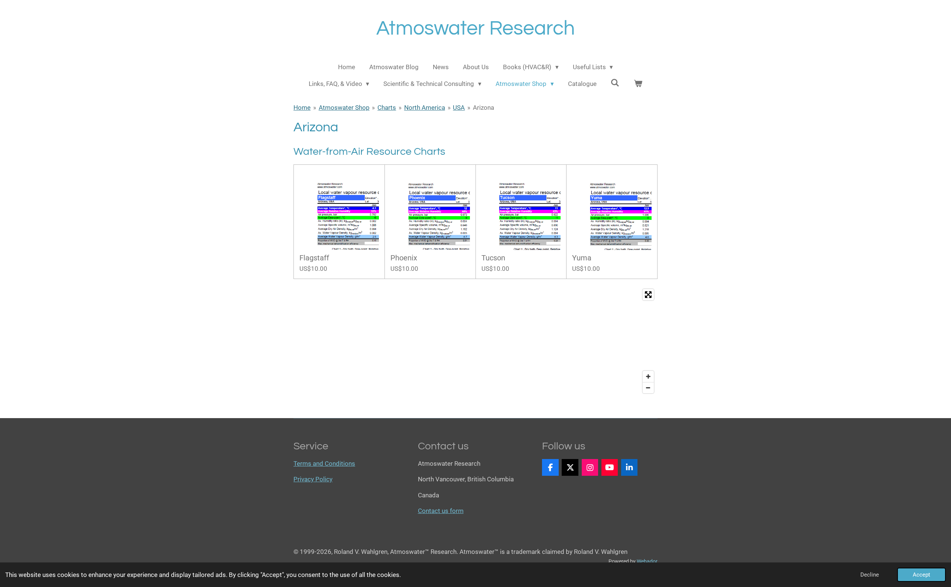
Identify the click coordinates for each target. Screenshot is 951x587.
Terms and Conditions (324, 463)
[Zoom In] (648, 376)
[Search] (615, 83)
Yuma (581, 258)
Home (302, 107)
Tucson (493, 258)
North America (424, 107)
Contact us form (441, 510)
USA (459, 107)
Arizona (483, 107)
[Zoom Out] (648, 387)
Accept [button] (921, 574)
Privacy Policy (312, 479)
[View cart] (638, 84)
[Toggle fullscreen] (648, 294)
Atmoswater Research (475, 28)
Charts (386, 107)
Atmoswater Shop (344, 107)
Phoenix (403, 258)
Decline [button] (869, 574)
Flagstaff (314, 258)
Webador (647, 561)
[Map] (475, 341)
